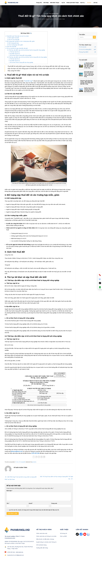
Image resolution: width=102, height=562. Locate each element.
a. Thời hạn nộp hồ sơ (14, 52)
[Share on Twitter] (36, 457)
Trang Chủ (39, 2)
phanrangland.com (16, 451)
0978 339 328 (35, 453)
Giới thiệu (46, 2)
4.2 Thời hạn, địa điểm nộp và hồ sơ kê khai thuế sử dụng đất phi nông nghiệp (27, 57)
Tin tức (89, 2)
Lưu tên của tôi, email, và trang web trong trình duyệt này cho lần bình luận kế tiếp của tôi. (34, 510)
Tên (8, 503)
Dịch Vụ (82, 2)
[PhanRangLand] (11, 2)
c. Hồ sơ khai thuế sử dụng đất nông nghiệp (20, 55)
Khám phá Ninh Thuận (73, 2)
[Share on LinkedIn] (44, 457)
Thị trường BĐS (53, 13)
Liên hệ (95, 2)
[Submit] (94, 37)
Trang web (54, 503)
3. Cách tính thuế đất (11, 46)
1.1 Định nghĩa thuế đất (13, 37)
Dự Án (63, 2)
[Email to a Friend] (39, 457)
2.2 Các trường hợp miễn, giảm (15, 45)
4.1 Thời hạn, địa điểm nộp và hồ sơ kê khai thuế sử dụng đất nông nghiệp (26, 50)
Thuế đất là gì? (28, 81)
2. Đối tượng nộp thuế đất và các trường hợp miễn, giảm (20, 41)
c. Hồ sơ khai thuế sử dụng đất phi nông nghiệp (21, 62)
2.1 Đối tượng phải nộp (13, 43)
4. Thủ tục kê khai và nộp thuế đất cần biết (17, 48)
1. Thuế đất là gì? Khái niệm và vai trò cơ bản (17, 36)
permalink (34, 462)
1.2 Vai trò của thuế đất (13, 39)
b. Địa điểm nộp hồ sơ (14, 53)
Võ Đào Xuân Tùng (59, 19)
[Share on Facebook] (33, 457)
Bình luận (9, 490)
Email (31, 503)
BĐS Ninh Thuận (54, 2)
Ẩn (30, 33)
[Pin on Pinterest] (41, 457)
